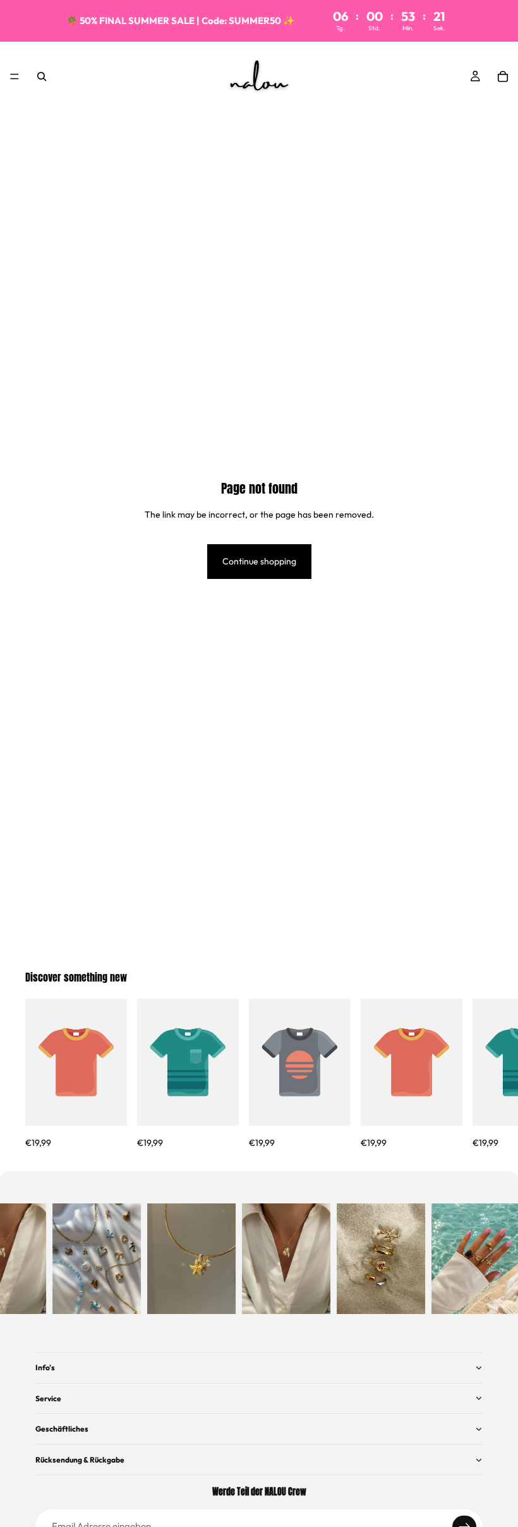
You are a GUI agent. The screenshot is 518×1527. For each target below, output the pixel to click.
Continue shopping (259, 561)
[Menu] (14, 76)
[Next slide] (479, 1074)
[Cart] (503, 76)
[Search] (42, 76)
